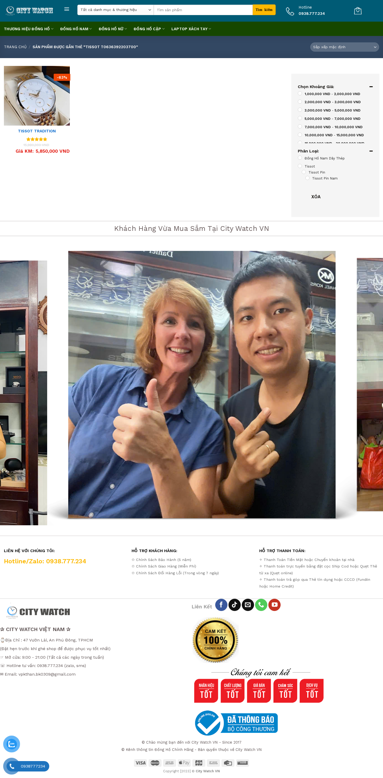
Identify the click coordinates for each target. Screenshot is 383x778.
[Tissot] (300, 166)
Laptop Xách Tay (189, 29)
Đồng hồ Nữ (111, 29)
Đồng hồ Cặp (147, 29)
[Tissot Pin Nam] (307, 178)
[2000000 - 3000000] (300, 102)
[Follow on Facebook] (221, 605)
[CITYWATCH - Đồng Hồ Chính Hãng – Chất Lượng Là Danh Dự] (30, 11)
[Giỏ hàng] (358, 11)
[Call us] (261, 605)
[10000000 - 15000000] (300, 135)
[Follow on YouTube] (274, 605)
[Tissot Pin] (303, 172)
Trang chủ (15, 47)
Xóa (316, 196)
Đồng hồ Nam (74, 29)
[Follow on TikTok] (234, 605)
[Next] (368, 386)
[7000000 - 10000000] (300, 126)
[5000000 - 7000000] (300, 118)
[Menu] (67, 9)
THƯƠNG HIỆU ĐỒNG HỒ (27, 29)
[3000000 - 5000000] (300, 110)
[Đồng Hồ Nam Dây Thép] (300, 158)
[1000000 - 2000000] (300, 93)
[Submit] (264, 9)
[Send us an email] (248, 605)
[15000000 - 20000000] (300, 143)
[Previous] (14, 386)
